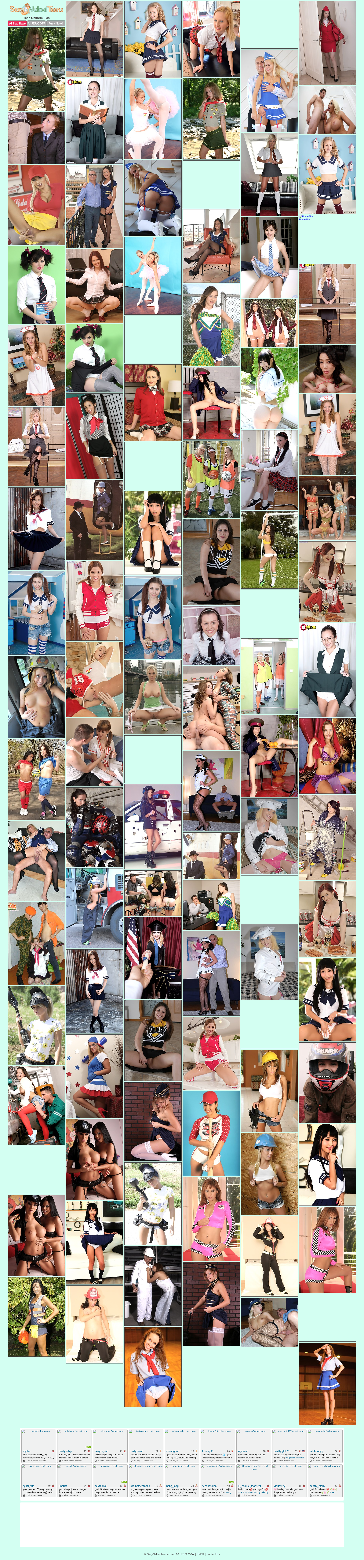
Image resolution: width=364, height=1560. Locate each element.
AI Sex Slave (17, 23)
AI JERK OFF (36, 23)
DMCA (200, 1554)
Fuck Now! (56, 23)
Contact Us (213, 1554)
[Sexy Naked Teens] (36, 9)
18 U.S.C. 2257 (185, 1554)
